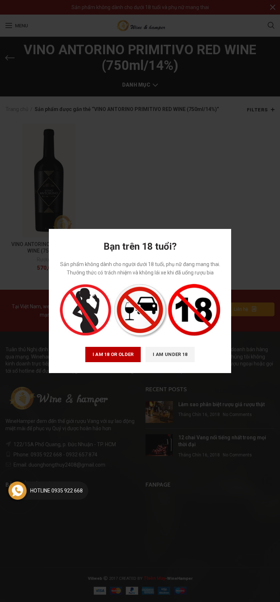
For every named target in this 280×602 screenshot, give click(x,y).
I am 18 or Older (113, 354)
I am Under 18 (170, 354)
